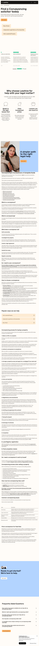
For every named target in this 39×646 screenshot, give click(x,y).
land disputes (20, 213)
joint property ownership (29, 213)
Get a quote (4, 19)
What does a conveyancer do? (8, 193)
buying (3, 205)
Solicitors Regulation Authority (10, 291)
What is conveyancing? (7, 192)
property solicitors (19, 211)
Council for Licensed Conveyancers (27, 291)
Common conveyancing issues (8, 199)
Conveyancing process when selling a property (11, 198)
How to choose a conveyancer (8, 196)
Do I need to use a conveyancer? (9, 194)
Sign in (35, 2)
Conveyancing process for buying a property (11, 197)
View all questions (6, 630)
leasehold (33, 453)
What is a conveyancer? (7, 191)
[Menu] (2, 2)
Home (2, 5)
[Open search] (31, 2)
